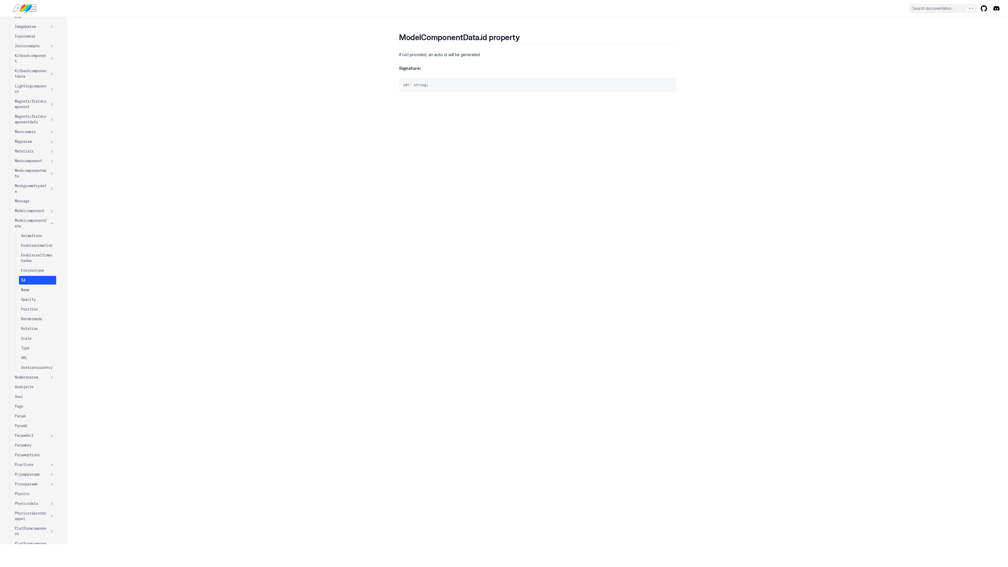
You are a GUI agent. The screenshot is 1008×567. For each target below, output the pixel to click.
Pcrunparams (26, 484)
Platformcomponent (30, 531)
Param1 (21, 425)
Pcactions (24, 464)
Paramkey (23, 445)
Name (25, 289)
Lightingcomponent (30, 89)
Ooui (19, 396)
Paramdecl (24, 435)
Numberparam (26, 377)
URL (24, 357)
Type (25, 348)
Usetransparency (36, 367)
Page (19, 406)
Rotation (29, 328)
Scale (26, 338)
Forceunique (32, 270)
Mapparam (23, 141)
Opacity (28, 299)
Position (29, 309)
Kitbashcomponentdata (30, 74)
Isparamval (25, 36)
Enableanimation (36, 245)
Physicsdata (26, 503)
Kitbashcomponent (30, 58)
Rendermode (31, 319)
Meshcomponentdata (30, 173)
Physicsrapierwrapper (30, 516)
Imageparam (25, 26)
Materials (24, 151)
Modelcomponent (29, 210)
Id (23, 280)
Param (20, 416)
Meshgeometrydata (30, 188)
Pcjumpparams (27, 474)
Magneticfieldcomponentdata (30, 119)
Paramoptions (27, 455)
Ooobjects (24, 387)
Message (22, 201)
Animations (31, 235)
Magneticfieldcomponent (30, 104)
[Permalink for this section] (524, 37)
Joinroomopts (27, 46)
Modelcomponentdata (30, 223)
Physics (22, 493)
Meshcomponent (28, 161)
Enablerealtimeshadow (36, 258)
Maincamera (25, 131)
